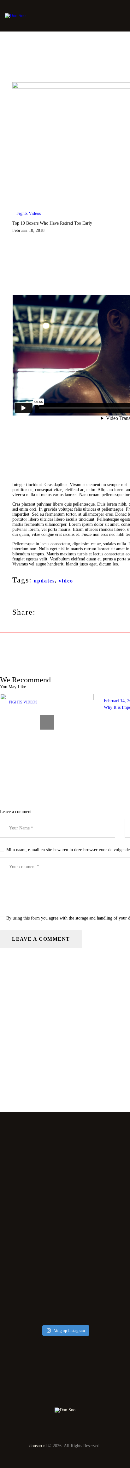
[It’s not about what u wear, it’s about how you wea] (65, 1176)
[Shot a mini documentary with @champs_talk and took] (65, 1241)
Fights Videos (28, 213)
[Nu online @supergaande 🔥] (65, 1185)
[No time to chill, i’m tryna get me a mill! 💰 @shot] (65, 1290)
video (66, 580)
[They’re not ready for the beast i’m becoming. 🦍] (65, 1202)
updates (44, 580)
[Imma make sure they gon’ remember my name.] (65, 1306)
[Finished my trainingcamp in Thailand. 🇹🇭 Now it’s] (65, 1257)
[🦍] (65, 1210)
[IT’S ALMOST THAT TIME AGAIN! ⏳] (65, 1227)
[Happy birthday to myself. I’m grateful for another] (65, 1268)
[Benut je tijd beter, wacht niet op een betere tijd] (65, 1298)
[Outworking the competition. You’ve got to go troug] (65, 1279)
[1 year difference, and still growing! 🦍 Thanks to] (65, 1168)
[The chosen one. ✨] (65, 1315)
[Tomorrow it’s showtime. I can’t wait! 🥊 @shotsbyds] (65, 1219)
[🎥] (65, 1193)
